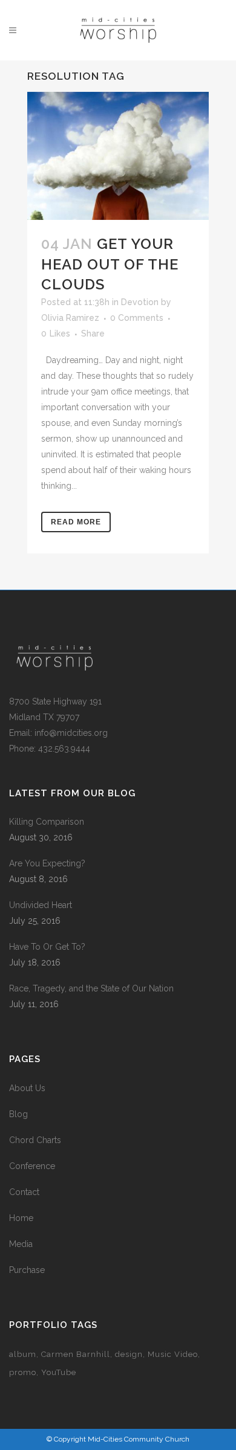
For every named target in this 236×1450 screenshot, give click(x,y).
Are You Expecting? (47, 863)
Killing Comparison (46, 821)
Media (21, 1244)
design (129, 1354)
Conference (32, 1166)
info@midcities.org (71, 733)
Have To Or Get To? (47, 947)
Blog (18, 1114)
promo (22, 1372)
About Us (27, 1088)
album (22, 1354)
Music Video (173, 1354)
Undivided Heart (40, 905)
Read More (76, 522)
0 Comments (136, 318)
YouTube (58, 1372)
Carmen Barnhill (75, 1354)
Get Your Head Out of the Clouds (110, 263)
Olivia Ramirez (70, 318)
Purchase (27, 1270)
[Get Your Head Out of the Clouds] (118, 156)
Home (21, 1218)
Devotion (140, 302)
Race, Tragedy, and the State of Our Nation (91, 988)
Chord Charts (35, 1140)
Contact (24, 1192)
